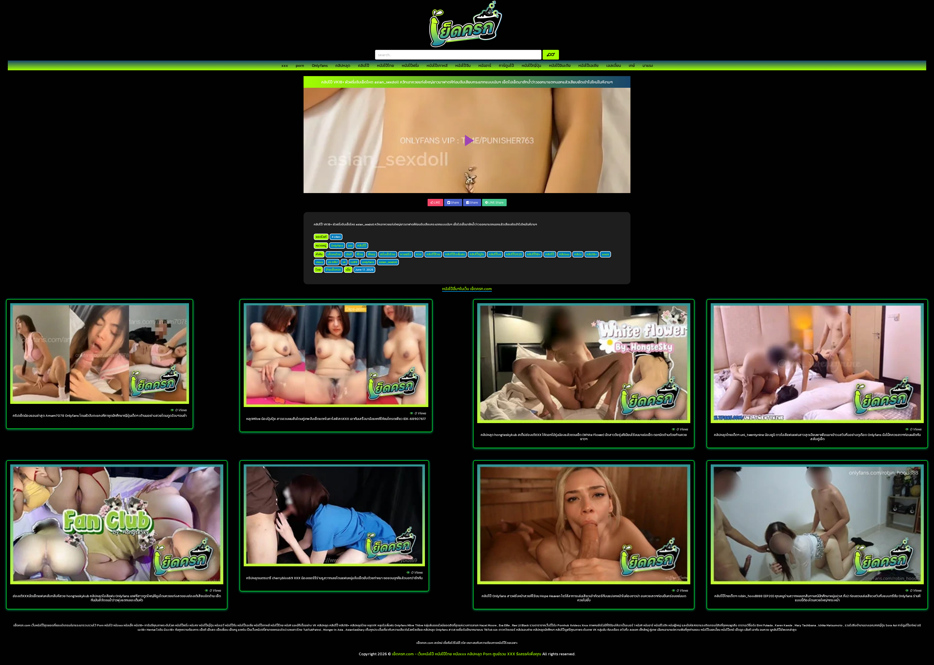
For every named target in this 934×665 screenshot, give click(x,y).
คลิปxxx (564, 254)
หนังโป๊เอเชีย (588, 65)
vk (344, 262)
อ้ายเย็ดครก (333, 269)
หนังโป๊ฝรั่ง (410, 65)
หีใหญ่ (371, 254)
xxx (284, 65)
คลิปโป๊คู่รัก (477, 254)
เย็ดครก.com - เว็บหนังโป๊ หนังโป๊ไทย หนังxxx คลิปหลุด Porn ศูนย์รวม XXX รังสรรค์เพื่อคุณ (466, 654)
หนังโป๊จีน (463, 65)
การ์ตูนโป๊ (506, 65)
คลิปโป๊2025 (514, 254)
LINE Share (495, 202)
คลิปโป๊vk (495, 254)
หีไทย (360, 254)
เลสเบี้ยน (613, 65)
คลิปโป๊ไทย (433, 254)
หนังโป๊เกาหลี (437, 65)
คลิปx (578, 254)
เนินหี (349, 254)
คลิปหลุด (342, 65)
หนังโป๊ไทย (385, 65)
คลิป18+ (591, 254)
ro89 (353, 262)
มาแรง (648, 65)
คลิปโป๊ (363, 65)
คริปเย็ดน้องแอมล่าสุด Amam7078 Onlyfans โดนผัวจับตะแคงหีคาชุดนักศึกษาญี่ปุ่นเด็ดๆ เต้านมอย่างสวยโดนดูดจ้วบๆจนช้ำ (100, 415)
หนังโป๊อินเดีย (560, 65)
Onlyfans (320, 65)
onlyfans (368, 262)
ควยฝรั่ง (405, 254)
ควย (419, 254)
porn (300, 65)
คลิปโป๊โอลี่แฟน (455, 254)
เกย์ (632, 65)
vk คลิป (333, 262)
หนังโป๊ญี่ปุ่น (531, 65)
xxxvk (605, 254)
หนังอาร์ (484, 65)
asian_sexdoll (388, 262)
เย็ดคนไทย (334, 254)
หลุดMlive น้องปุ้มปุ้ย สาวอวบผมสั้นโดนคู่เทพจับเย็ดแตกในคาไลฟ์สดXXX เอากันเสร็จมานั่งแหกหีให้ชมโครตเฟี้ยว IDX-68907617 (336, 418)
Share (454, 202)
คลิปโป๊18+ (533, 254)
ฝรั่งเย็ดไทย (387, 254)
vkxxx (319, 262)
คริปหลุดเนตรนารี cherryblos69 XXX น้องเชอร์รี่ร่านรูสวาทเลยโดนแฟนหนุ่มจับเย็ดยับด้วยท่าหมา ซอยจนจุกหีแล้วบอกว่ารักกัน (334, 578)
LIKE (436, 202)
